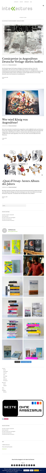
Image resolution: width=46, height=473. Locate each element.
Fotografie (4, 390)
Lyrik (4, 374)
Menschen (4, 382)
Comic (3, 78)
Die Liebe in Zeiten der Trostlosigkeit (8, 217)
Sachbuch (5, 379)
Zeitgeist (5, 385)
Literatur (3, 368)
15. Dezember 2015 (5, 77)
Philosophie (5, 380)
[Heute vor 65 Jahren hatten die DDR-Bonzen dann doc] (33, 307)
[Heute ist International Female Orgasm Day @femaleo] (33, 328)
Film (3, 387)
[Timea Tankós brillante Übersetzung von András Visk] (33, 286)
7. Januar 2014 (4, 138)
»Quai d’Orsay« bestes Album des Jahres (20, 182)
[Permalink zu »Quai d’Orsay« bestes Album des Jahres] (23, 177)
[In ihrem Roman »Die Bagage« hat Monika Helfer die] (33, 349)
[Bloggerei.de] (5, 419)
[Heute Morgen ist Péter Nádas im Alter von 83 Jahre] (33, 244)
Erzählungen (5, 371)
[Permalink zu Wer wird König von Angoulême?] (23, 115)
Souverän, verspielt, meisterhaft (8, 214)
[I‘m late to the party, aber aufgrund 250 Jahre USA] (12, 307)
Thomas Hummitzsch (12, 64)
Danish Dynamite (5, 216)
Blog (31, 1)
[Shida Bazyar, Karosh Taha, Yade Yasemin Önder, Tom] (12, 328)
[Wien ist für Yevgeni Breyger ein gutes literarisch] (12, 265)
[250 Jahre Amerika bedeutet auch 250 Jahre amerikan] (12, 286)
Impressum (26, 1)
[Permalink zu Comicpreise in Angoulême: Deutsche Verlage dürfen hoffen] (23, 54)
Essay (4, 377)
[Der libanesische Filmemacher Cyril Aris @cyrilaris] (33, 265)
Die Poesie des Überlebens (7, 432)
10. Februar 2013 (4, 196)
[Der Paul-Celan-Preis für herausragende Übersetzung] (12, 349)
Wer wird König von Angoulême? (15, 121)
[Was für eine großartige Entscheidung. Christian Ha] (12, 244)
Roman (4, 369)
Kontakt (21, 1)
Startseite (16, 1)
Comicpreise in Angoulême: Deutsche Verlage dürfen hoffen (22, 60)
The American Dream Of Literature (8, 220)
